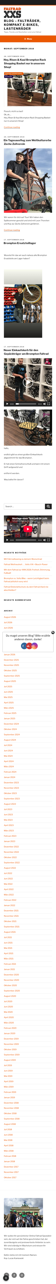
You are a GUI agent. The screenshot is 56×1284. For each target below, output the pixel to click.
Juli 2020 (8, 1001)
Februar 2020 (10, 1028)
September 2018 (12, 1119)
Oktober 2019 (10, 1049)
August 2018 (10, 1124)
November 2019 (11, 1044)
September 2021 (11, 927)
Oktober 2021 (10, 921)
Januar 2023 (9, 841)
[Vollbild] (48, 404)
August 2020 (10, 996)
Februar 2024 (10, 772)
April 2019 (8, 1081)
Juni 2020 (8, 1007)
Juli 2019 (8, 1065)
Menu (29, 39)
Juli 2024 (8, 745)
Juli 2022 (8, 873)
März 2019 (9, 1087)
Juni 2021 (8, 943)
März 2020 (9, 1023)
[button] (28, 382)
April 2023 (9, 825)
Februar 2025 (10, 713)
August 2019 (10, 1060)
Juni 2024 (8, 750)
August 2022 (10, 868)
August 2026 (10, 617)
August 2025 (10, 681)
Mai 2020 (8, 1012)
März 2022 (9, 895)
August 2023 (10, 804)
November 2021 (11, 916)
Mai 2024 (8, 756)
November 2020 (11, 980)
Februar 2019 (10, 1092)
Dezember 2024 (11, 724)
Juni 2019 (8, 1071)
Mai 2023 (8, 820)
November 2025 (11, 665)
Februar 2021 (10, 964)
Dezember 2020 (11, 975)
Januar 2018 (9, 1161)
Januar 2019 (9, 1097)
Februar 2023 (10, 836)
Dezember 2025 (11, 660)
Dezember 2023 (11, 782)
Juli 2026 (8, 622)
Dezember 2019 (11, 1039)
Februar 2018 (10, 1156)
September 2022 (12, 862)
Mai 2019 (8, 1076)
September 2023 (12, 798)
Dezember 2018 (11, 1103)
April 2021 (8, 953)
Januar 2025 (9, 718)
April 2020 (9, 1017)
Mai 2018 (8, 1140)
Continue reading (12, 127)
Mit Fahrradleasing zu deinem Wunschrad (23, 559)
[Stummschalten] (44, 404)
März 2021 (8, 958)
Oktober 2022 (10, 857)
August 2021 (10, 932)
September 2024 (12, 734)
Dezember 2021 (11, 910)
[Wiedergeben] (7, 404)
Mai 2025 (8, 697)
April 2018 (8, 1145)
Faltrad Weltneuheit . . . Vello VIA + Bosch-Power (26, 564)
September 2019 (12, 1055)
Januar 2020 (9, 1033)
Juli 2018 (8, 1129)
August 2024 (10, 740)
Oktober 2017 (10, 1177)
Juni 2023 (8, 814)
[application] (28, 382)
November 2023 (11, 788)
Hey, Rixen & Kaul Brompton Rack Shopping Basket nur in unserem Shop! (25, 63)
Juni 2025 (8, 692)
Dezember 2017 (11, 1167)
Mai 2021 (8, 948)
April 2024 (9, 761)
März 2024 (9, 766)
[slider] (26, 404)
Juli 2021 (8, 937)
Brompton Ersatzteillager (20, 243)
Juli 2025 (8, 686)
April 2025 (9, 702)
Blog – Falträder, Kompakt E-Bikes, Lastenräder (22, 25)
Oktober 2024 (10, 729)
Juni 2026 (8, 628)
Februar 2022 (10, 900)
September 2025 (12, 676)
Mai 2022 (8, 884)
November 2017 (11, 1172)
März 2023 (9, 830)
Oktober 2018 (10, 1113)
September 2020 (12, 991)
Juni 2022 (8, 878)
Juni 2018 (8, 1135)
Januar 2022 (9, 905)
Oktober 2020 (10, 985)
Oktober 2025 (10, 670)
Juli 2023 (8, 809)
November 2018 (11, 1108)
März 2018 (9, 1151)
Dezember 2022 (11, 847)
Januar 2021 (9, 969)
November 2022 (11, 852)
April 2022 (9, 889)
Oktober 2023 (10, 793)
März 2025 (9, 708)
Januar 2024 (9, 777)
